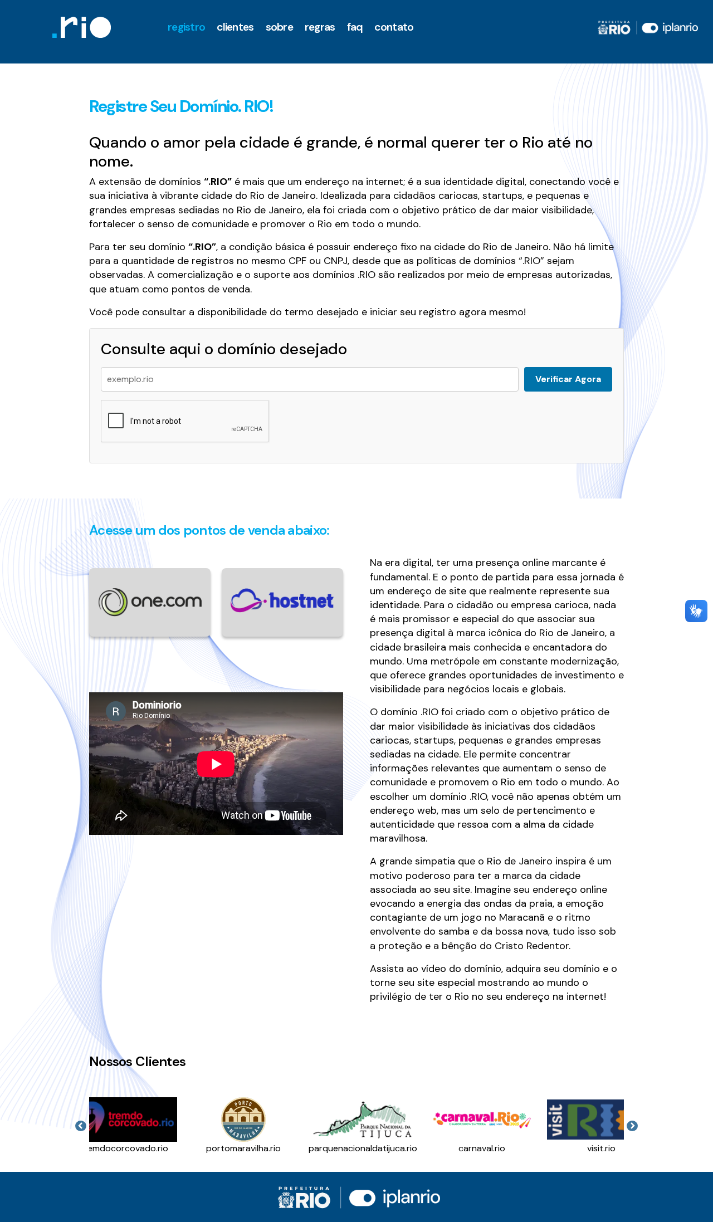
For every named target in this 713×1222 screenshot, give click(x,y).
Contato (393, 27)
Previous (80, 1126)
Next (632, 1126)
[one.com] (150, 602)
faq (355, 27)
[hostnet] (282, 599)
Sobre (279, 27)
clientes (235, 27)
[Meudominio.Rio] (81, 27)
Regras (320, 27)
